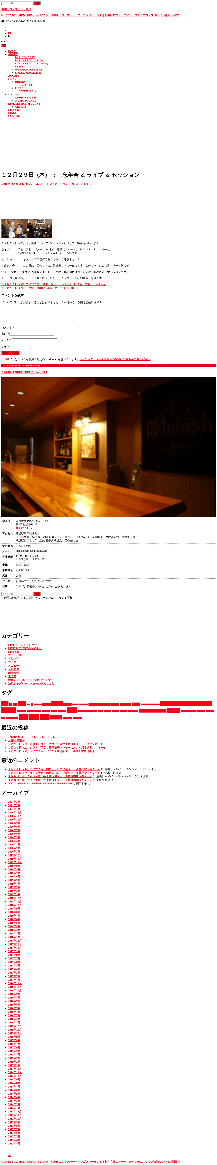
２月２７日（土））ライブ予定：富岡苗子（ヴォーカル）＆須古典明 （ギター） (57, 747)
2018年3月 (14, 930)
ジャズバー (189, 703)
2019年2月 (14, 890)
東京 (23, 717)
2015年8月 (14, 1040)
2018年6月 (14, 919)
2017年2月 (14, 976)
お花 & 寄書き (16, 740)
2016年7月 (14, 1001)
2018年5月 (14, 922)
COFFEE (27, 84)
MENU (12, 78)
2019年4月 (14, 883)
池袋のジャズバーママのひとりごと (30, 679)
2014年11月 (15, 1072)
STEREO (46, 704)
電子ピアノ (67, 718)
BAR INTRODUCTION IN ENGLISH (24, 372)
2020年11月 (15, 816)
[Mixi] (108, 208)
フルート (107, 711)
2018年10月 (15, 905)
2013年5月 (14, 1136)
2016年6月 (14, 1004)
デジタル (46, 711)
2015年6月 (14, 1047)
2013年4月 (14, 1140)
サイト (5, 346)
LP (32, 704)
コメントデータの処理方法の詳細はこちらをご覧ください (115, 359)
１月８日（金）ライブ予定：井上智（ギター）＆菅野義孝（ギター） (50, 776)
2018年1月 (14, 937)
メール (6, 340)
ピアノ (100, 711)
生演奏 (56, 717)
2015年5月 (14, 1051)
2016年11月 (15, 986)
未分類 (12, 676)
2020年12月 (15, 812)
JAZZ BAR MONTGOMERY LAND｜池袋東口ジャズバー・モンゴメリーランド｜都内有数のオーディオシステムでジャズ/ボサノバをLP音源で (92, 1161)
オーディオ (15, 655)
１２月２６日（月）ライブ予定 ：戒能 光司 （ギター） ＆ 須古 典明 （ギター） (53, 284)
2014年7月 (14, 1086)
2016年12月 (15, 983)
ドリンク (13, 658)
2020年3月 (14, 844)
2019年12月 (15, 855)
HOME (12, 51)
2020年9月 (14, 823)
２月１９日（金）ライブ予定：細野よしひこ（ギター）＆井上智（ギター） (54, 769)
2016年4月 (14, 1011)
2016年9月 (14, 994)
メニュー (13, 665)
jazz (22, 703)
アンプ (75, 704)
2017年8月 (14, 954)
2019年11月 (15, 858)
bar (4, 703)
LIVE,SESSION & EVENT (24, 103)
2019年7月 (14, 873)
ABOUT (13, 54)
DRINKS (20, 81)
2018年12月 (15, 897)
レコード (201, 711)
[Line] (108, 198)
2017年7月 (14, 958)
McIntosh (38, 704)
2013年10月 (15, 1118)
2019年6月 (14, 876)
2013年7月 (14, 1129)
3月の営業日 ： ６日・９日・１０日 (32, 736)
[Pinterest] (108, 213)
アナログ (67, 704)
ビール (93, 711)
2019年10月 (15, 862)
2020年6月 (14, 833)
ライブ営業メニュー (27, 91)
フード (12, 662)
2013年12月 (15, 1111)
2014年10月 (15, 1075)
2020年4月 (14, 841)
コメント (7, 327)
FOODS (19, 87)
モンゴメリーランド (152, 711)
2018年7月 (14, 915)
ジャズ (168, 703)
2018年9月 (14, 908)
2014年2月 (14, 1104)
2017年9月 (14, 951)
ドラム (54, 711)
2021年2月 (14, 805)
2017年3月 (14, 972)
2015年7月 (14, 1043)
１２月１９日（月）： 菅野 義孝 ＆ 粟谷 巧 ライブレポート (40, 288)
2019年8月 (14, 869)
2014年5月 (14, 1093)
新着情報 (13, 672)
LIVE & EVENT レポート (24, 644)
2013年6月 (14, 1132)
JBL (28, 704)
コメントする (83, 183)
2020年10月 (15, 819)
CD (10, 704)
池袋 (45, 717)
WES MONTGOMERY (29, 69)
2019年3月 (14, 887)
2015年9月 (14, 1036)
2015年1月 (14, 1065)
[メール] (9, 33)
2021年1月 (14, 808)
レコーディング (188, 711)
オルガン (115, 704)
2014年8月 (14, 1083)
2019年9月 (14, 865)
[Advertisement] (108, 144)
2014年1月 (14, 1108)
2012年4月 (14, 1143)
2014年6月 (14, 1090)
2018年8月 (14, 912)
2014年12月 (15, 1068)
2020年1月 (14, 851)
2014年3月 (14, 1100)
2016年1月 (14, 1022)
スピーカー (21, 711)
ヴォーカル (12, 718)
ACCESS (13, 75)
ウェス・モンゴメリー (99, 704)
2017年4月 (14, 969)
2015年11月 (15, 1029)
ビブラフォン (83, 711)
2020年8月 (14, 826)
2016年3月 (14, 1015)
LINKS (12, 112)
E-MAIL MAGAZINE (28, 72)
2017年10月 (15, 947)
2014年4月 (14, 1097)
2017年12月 (15, 940)
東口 (34, 717)
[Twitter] (108, 193)
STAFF (19, 66)
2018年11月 (15, 901)
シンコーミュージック (150, 704)
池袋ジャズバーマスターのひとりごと (31, 683)
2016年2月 (14, 1019)
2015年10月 (15, 1033)
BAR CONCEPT (25, 57)
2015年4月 (14, 1054)
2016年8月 (14, 997)
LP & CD (13, 109)
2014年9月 (14, 1079)
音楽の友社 (77, 718)
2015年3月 (14, 1058)
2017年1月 (14, 979)
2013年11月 (15, 1115)
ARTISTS (21, 106)
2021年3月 (14, 801)
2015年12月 (15, 1026)
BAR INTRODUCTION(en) (31, 63)
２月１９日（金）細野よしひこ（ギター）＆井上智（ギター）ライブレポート (55, 744)
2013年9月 (14, 1122)
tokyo (57, 703)
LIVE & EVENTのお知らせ (25, 648)
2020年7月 (14, 830)
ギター (136, 704)
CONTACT (15, 115)
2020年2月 (14, 848)
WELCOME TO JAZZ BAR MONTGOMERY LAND (40, 783)
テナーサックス (34, 711)
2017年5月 (14, 965)
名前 (5, 333)
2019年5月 (14, 880)
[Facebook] (108, 188)
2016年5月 (14, 1008)
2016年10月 (15, 990)
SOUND (13, 94)
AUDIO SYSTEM (25, 97)
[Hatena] (108, 203)
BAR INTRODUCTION (29, 60)
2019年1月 (14, 894)
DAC (15, 704)
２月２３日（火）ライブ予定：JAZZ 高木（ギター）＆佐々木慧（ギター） (54, 751)
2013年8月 (14, 1125)
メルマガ (13, 669)
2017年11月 (15, 944)
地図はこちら (24, 528)
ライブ (173, 710)
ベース (123, 711)
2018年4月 (14, 926)
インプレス (83, 704)
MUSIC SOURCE (25, 100)
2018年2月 (14, 933)
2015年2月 (14, 1061)
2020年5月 (14, 837)
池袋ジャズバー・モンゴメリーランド (47, 183)
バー (72, 710)
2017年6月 (14, 962)
